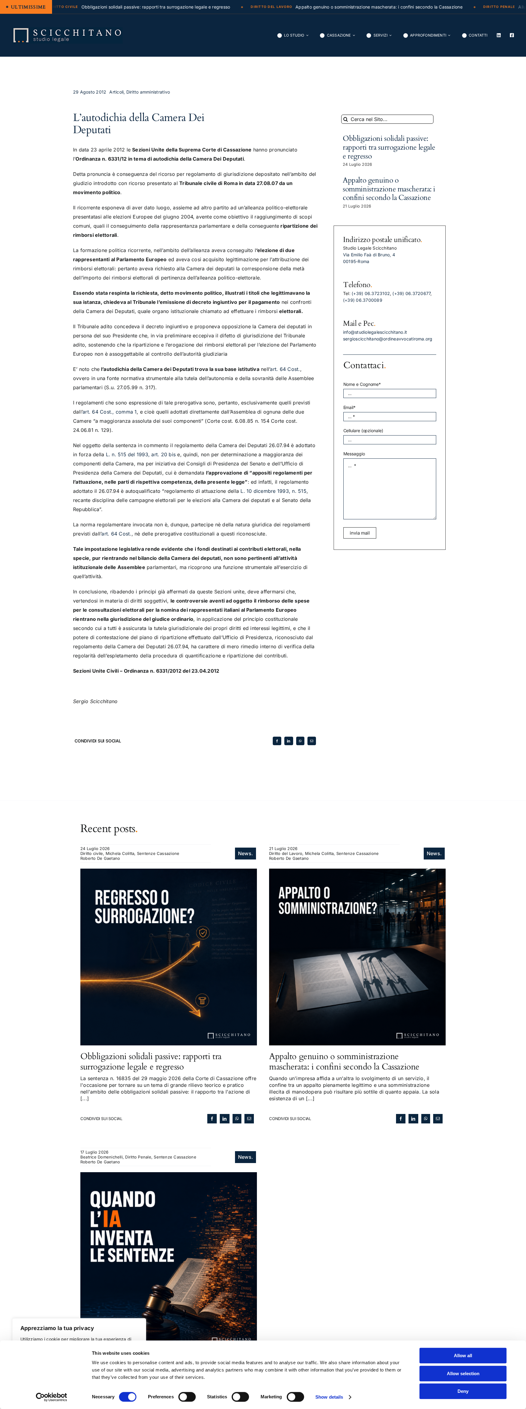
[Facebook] (277, 741)
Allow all (463, 1355)
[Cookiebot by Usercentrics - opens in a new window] (51, 1397)
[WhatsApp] (300, 741)
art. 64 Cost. (285, 369)
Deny (463, 1391)
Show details (329, 1397)
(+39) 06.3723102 (371, 293)
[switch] (187, 1397)
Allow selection (463, 1373)
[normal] (67, 30)
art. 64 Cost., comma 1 (109, 412)
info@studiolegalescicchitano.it (375, 332)
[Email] (311, 741)
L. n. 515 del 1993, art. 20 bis (141, 454)
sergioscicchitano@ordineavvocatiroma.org (388, 338)
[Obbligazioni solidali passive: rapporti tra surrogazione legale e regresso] (168, 872)
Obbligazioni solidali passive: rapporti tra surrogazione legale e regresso (389, 147)
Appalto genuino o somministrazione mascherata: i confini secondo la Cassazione (389, 189)
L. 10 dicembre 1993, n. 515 (273, 491)
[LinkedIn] (288, 741)
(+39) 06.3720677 (411, 293)
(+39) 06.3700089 (362, 300)
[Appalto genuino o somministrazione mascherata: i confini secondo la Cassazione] (357, 872)
